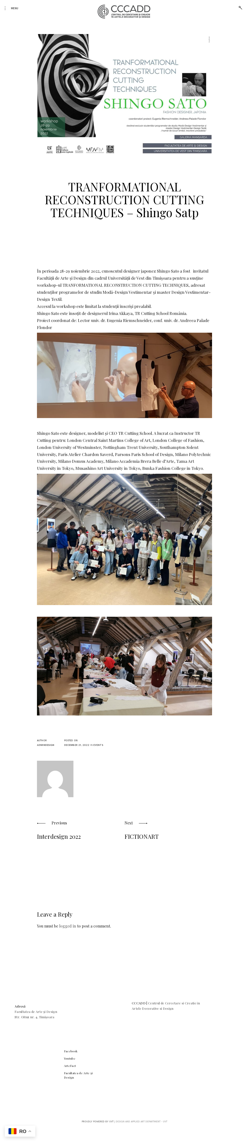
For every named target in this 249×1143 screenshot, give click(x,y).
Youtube (69, 1058)
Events (98, 745)
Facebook (71, 1051)
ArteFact (70, 1066)
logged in (67, 926)
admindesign (45, 745)
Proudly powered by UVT (98, 1121)
